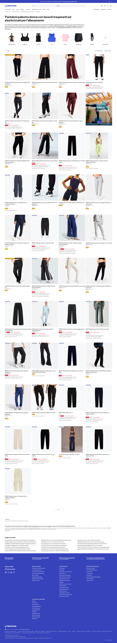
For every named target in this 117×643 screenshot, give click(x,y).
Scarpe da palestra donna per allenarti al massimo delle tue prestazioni (20, 550)
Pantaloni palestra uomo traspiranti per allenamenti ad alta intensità (20, 540)
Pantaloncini (78, 44)
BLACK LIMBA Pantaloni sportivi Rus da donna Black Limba (45, 161)
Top (52, 44)
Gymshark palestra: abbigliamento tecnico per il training (89, 545)
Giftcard (109, 9)
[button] (103, 87)
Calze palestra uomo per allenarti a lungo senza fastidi (53, 547)
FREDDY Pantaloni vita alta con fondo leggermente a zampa (72, 330)
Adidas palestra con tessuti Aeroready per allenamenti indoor (54, 548)
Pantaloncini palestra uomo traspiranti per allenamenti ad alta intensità (20, 541)
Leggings (92, 44)
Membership (103, 9)
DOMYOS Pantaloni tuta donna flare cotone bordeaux (72, 82)
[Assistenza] (104, 5)
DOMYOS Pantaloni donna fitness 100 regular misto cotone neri (17, 83)
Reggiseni (25, 44)
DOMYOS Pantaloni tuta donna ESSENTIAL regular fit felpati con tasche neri (99, 371)
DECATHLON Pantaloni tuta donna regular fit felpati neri (17, 286)
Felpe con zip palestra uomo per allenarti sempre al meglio (17, 548)
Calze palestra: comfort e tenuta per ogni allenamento (17, 547)
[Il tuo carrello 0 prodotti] (110, 5)
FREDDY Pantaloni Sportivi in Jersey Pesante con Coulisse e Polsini (98, 413)
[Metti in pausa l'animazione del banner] (109, 1)
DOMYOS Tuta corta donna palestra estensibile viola (71, 202)
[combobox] (108, 50)
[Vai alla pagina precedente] (54, 509)
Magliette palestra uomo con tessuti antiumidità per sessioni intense (56, 540)
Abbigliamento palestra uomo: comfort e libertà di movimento (90, 541)
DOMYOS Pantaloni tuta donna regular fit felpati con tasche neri (99, 286)
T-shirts (65, 44)
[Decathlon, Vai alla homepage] (10, 6)
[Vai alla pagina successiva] (62, 509)
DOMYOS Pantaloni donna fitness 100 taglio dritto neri (17, 121)
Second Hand (96, 9)
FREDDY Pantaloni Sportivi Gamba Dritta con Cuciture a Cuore (72, 161)
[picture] (18, 67)
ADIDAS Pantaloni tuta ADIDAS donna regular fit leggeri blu (17, 413)
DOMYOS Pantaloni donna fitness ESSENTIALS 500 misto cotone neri (17, 161)
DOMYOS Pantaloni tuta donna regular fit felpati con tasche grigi (99, 203)
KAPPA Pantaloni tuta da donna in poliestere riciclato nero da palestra (18, 330)
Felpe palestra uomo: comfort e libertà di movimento (88, 540)
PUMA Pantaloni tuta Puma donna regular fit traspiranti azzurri (43, 330)
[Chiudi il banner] (111, 1)
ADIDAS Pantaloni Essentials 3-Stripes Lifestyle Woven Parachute (70, 243)
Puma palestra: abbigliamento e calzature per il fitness (17, 545)
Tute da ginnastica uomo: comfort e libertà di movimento (53, 543)
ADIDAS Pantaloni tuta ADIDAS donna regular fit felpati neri (17, 371)
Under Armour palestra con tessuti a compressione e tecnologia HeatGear (93, 547)
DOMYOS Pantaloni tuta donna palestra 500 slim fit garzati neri (44, 203)
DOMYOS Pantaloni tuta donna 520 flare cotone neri (44, 82)
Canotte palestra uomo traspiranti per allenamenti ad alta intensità (92, 543)
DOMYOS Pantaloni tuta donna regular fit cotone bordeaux (71, 121)
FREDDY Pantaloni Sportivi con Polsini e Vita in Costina (43, 455)
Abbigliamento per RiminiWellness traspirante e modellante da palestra (20, 543)
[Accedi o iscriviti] (107, 5)
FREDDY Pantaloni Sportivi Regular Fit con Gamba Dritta (71, 371)
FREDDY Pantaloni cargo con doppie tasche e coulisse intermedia (97, 161)
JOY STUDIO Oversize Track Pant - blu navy (69, 454)
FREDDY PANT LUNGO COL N (66, 412)
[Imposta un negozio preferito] (101, 5)
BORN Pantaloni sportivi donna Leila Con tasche (97, 329)
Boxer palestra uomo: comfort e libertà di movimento (52, 541)
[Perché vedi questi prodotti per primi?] (95, 50)
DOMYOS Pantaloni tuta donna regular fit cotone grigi (99, 243)
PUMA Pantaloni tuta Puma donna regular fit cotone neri (44, 121)
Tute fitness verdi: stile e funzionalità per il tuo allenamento (54, 545)
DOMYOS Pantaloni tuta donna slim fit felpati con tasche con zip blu (17, 243)
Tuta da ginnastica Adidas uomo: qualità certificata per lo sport (55, 550)
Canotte (38, 44)
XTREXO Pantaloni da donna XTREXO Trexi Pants (43, 412)
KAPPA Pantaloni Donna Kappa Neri (94, 82)
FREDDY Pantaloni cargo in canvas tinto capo (43, 243)
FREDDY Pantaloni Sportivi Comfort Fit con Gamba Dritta (17, 455)
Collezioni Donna (11, 44)
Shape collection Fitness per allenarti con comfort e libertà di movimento (93, 548)
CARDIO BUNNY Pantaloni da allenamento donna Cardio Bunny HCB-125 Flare (44, 371)
